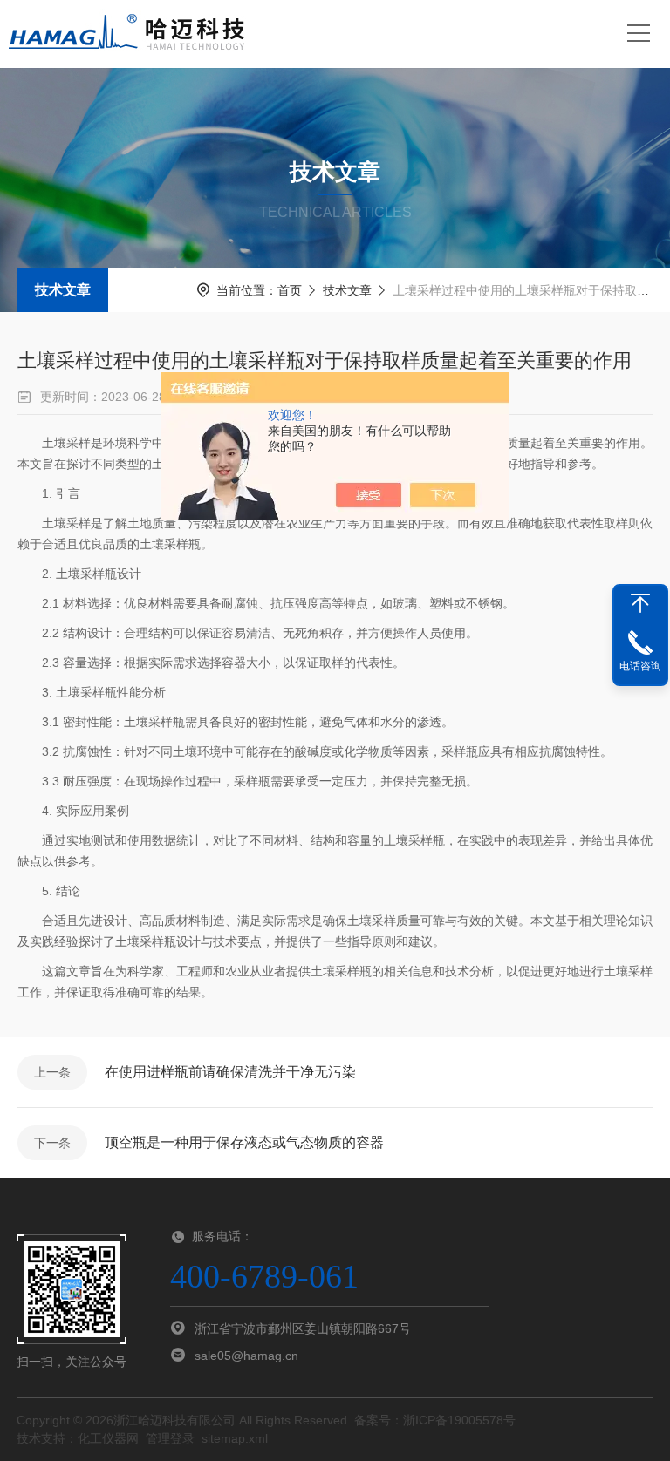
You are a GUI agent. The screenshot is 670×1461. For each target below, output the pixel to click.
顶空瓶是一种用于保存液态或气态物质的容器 (244, 1142)
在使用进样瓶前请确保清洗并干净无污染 (230, 1071)
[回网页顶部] (640, 603)
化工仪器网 (108, 1438)
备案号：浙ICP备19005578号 (435, 1420)
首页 (289, 290)
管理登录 (170, 1438)
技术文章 (63, 289)
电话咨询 (640, 666)
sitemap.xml (235, 1438)
